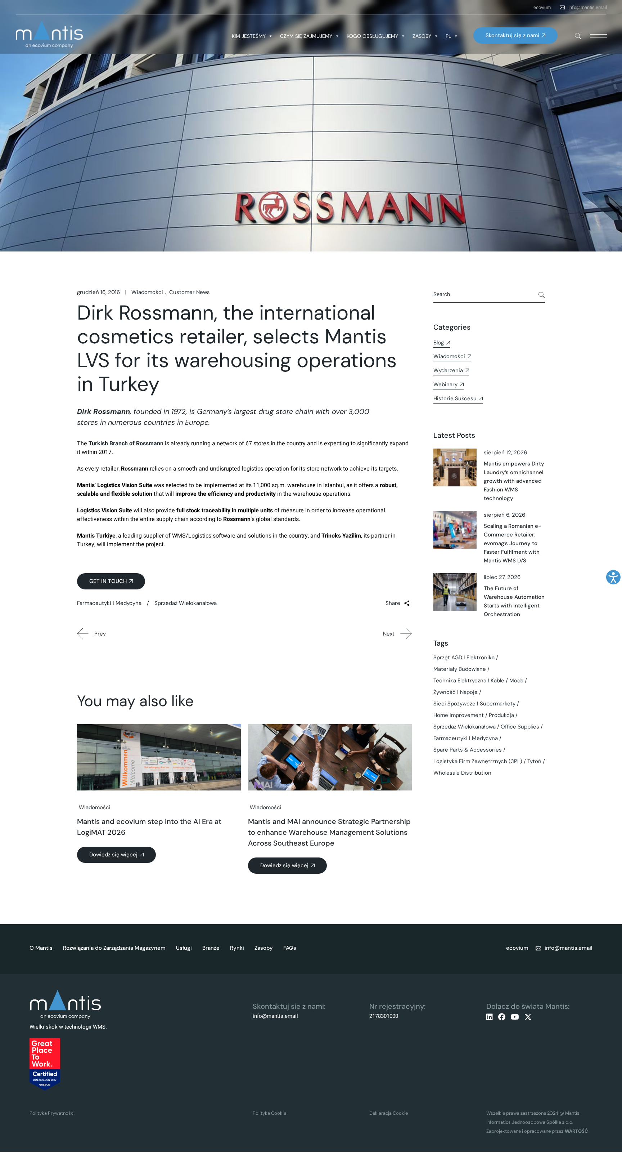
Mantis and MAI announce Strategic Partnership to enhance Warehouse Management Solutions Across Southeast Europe (329, 832)
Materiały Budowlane (459, 669)
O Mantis (41, 948)
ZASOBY (422, 36)
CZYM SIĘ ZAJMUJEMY (306, 36)
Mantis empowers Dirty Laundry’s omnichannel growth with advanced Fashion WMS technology (514, 481)
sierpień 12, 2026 (505, 452)
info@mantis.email (587, 7)
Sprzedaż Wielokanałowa (185, 603)
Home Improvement (458, 715)
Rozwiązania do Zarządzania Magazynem (114, 948)
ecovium (542, 7)
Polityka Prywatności (52, 1113)
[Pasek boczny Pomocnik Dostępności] (613, 577)
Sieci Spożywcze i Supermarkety (474, 703)
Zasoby (263, 948)
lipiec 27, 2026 (502, 577)
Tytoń (534, 761)
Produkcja (501, 715)
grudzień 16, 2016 (98, 292)
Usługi (184, 948)
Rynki (237, 948)
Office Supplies (520, 726)
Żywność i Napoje (455, 692)
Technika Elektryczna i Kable (468, 680)
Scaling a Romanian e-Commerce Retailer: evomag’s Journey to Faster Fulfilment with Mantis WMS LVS (512, 543)
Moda (516, 680)
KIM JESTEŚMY (249, 36)
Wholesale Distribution (462, 772)
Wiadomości (147, 292)
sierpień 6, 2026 (504, 514)
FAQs (289, 948)
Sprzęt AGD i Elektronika (464, 657)
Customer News (189, 292)
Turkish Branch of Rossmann (126, 443)
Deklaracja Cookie (388, 1113)
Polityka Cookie (269, 1113)
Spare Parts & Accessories (467, 749)
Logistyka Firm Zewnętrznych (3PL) (477, 761)
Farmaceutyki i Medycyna (109, 603)
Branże (211, 948)
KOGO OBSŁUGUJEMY (372, 36)
